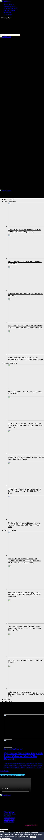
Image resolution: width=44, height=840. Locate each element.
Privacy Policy (9, 820)
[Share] (3, 829)
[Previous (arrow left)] (1, 831)
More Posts (4, 771)
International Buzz (10, 8)
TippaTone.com (30, 825)
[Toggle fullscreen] (5, 829)
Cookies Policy (9, 818)
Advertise (7, 12)
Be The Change (9, 10)
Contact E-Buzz (9, 814)
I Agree (33, 837)
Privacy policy (5, 839)
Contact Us (8, 14)
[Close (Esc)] (1, 829)
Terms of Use (9, 822)
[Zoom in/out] (7, 829)
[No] (11, 839)
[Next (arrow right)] (3, 831)
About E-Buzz (9, 5)
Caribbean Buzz (9, 6)
